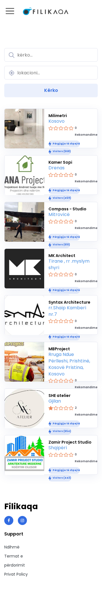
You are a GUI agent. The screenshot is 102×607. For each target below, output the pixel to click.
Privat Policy (16, 574)
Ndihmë (12, 547)
